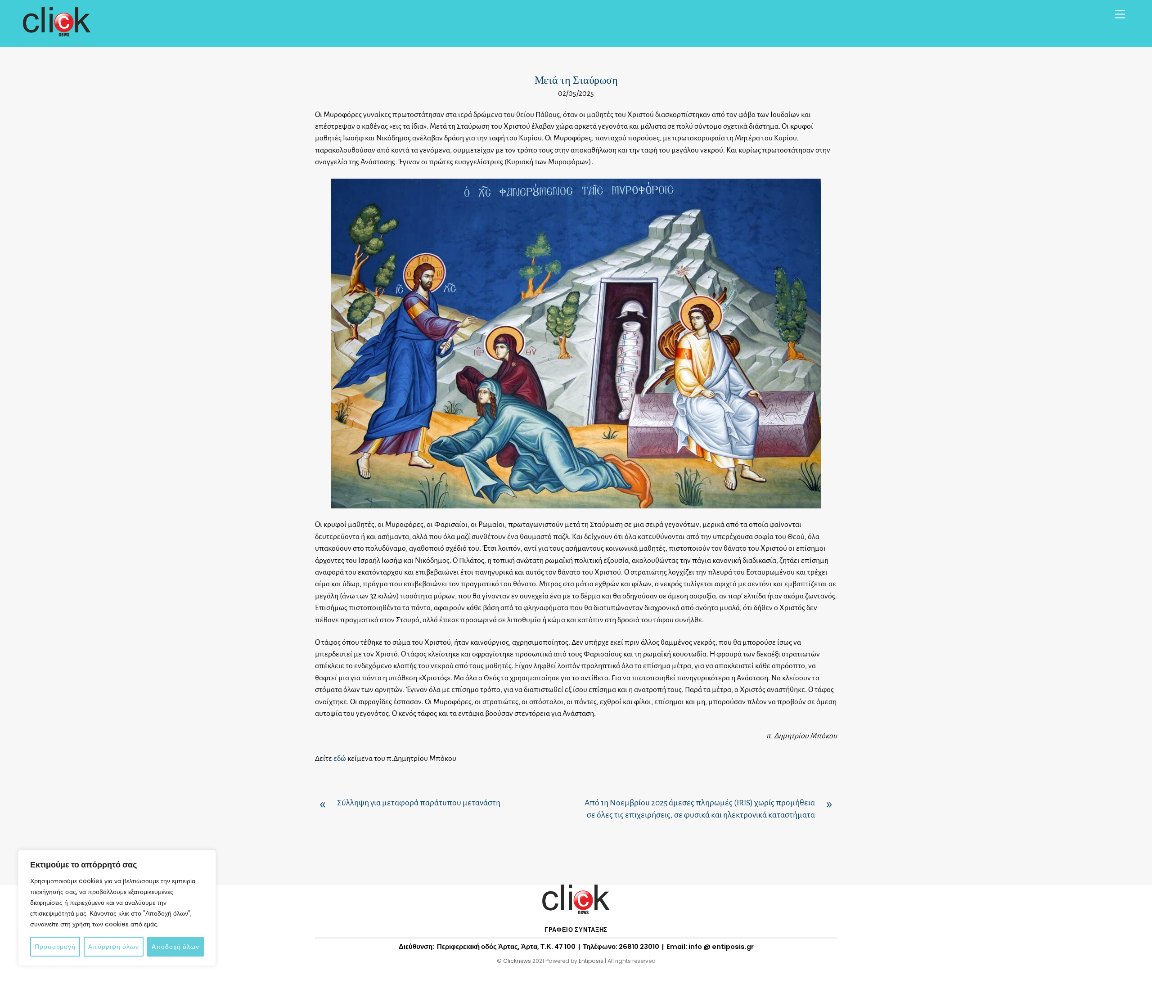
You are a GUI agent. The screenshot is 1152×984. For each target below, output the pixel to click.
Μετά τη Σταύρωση (576, 80)
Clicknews (517, 961)
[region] (117, 908)
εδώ (339, 759)
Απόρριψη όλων (113, 946)
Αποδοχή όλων (175, 946)
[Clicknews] (56, 32)
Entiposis (591, 961)
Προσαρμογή (55, 946)
